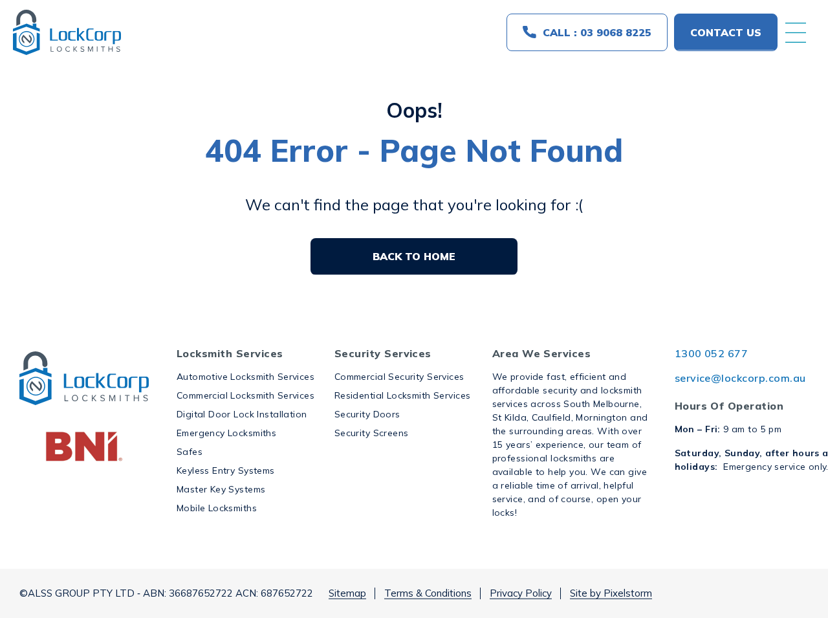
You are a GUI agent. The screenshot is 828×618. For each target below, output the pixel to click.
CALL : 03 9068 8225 (597, 32)
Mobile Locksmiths (217, 508)
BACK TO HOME (414, 256)
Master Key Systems (221, 489)
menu (795, 32)
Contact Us (725, 32)
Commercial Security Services (399, 376)
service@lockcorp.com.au (740, 377)
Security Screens (371, 433)
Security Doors (367, 414)
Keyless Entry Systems (226, 470)
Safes (189, 452)
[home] (67, 32)
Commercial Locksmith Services (245, 395)
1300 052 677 (711, 353)
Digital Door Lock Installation (242, 414)
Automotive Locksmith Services (245, 376)
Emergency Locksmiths (226, 433)
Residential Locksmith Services (402, 395)
